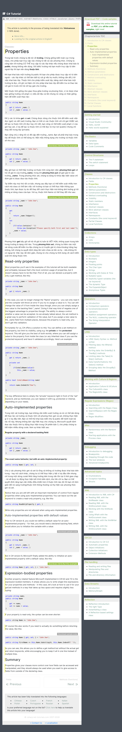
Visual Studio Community (100, 122)
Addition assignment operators (103, 314)
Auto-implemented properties (103, 52)
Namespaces (93, 97)
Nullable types (95, 276)
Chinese (18, 700)
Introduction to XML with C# (101, 494)
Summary (94, 66)
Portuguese (35, 703)
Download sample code (67, 344)
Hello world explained (98, 127)
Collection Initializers (98, 550)
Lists (91, 240)
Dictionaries (94, 243)
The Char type (95, 267)
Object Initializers (96, 547)
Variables (93, 141)
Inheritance (92, 86)
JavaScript (62, 19)
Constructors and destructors (100, 74)
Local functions (94, 106)
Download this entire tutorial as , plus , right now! (101, 26)
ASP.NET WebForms (33, 19)
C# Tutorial (14, 13)
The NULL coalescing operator (102, 317)
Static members (94, 83)
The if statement (96, 159)
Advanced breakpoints (99, 463)
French (49, 700)
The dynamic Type (97, 284)
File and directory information (102, 575)
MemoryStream (95, 591)
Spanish (65, 703)
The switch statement (98, 162)
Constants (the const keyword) (101, 100)
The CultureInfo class (98, 389)
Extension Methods (97, 553)
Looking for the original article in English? (33, 39)
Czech (33, 700)
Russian (49, 703)
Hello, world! (94, 125)
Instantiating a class (98, 609)
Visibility (91, 80)
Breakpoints (94, 454)
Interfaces (92, 94)
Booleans (93, 259)
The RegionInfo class (98, 392)
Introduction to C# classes (99, 40)
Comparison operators (99, 306)
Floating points (95, 264)
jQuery (71, 19)
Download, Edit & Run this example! (63, 146)
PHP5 (78, 19)
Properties (92, 46)
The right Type (95, 607)
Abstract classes (94, 89)
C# (7, 19)
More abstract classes (97, 92)
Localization (52, 723)
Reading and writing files (100, 566)
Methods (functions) (96, 69)
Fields (90, 43)
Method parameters (96, 72)
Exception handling (97, 478)
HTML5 (53, 19)
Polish (17, 703)
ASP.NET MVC (16, 19)
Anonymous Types (97, 290)
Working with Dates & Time (101, 273)
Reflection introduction (99, 604)
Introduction (94, 119)
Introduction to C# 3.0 (99, 542)
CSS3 (45, 19)
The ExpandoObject (98, 287)
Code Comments (96, 146)
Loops (91, 165)
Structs (92, 481)
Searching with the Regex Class (103, 408)
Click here (50, 707)
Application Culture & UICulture (103, 386)
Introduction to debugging (100, 451)
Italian (64, 700)
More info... (19, 36)
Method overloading (96, 77)
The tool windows (97, 460)
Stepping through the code (101, 457)
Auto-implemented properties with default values (102, 57)
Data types (94, 143)
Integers (92, 261)
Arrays (91, 237)
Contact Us (37, 723)
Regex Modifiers (96, 416)
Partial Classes (94, 103)
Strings (92, 270)
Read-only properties (99, 49)
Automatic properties (98, 545)
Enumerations (95, 476)
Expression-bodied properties (103, 63)
